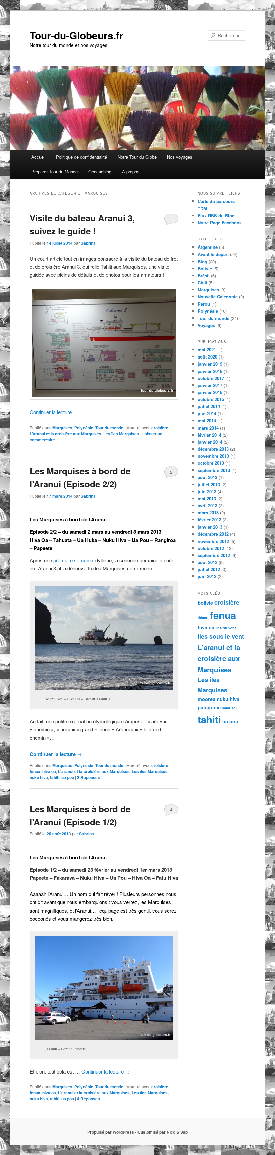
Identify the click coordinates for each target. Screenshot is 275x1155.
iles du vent (226, 627)
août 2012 (207, 562)
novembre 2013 (213, 456)
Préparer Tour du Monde (54, 171)
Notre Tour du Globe (137, 157)
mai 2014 (207, 420)
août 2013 (207, 477)
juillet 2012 (209, 569)
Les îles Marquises (121, 434)
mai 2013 (207, 498)
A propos (131, 171)
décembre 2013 (213, 449)
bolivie (205, 602)
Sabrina (88, 243)
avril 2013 (207, 505)
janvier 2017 (210, 385)
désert (203, 617)
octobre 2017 (211, 378)
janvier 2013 (210, 527)
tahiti (54, 777)
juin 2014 (207, 413)
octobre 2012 (211, 548)
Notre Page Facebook (220, 222)
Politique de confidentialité (81, 157)
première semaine (73, 560)
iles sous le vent (221, 636)
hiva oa (49, 771)
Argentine (208, 247)
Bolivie (205, 268)
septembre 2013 (214, 470)
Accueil (38, 157)
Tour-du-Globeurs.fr (76, 35)
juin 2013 (207, 491)
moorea (206, 699)
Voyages (206, 325)
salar (226, 707)
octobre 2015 (211, 399)
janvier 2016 (210, 392)
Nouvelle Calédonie (218, 296)
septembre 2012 (214, 555)
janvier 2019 (210, 364)
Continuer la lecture (54, 412)
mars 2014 (208, 428)
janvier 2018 (210, 371)
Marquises (62, 428)
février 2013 (209, 519)
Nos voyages (179, 157)
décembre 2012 (213, 534)
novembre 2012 (213, 541)
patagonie (209, 707)
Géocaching (99, 171)
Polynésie (83, 428)
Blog (202, 261)
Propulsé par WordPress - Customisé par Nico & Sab (137, 1132)
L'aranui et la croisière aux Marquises (65, 434)
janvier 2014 (210, 442)
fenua (35, 771)
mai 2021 (207, 349)
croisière (159, 428)
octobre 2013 (211, 463)
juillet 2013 (209, 484)
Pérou (204, 303)
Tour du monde (109, 428)
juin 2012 (207, 576)
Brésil (204, 275)
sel (234, 707)
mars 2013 (208, 512)
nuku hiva (39, 777)
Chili (202, 282)
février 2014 (209, 435)
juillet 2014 (209, 406)
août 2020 (207, 356)
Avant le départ (213, 254)
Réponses (88, 777)
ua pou (67, 777)
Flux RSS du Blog (216, 215)
